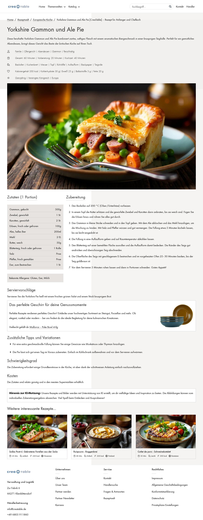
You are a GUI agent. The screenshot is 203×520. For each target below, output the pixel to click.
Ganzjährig (20, 77)
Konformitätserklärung (163, 491)
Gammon (56, 51)
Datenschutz (158, 498)
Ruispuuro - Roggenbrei (85, 451)
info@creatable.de (16, 509)
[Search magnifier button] (170, 6)
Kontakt (180, 6)
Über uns (60, 478)
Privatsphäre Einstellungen (165, 505)
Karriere (59, 505)
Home (42, 6)
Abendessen (44, 51)
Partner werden (63, 491)
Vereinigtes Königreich (38, 77)
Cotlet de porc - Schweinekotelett (154, 451)
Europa (55, 77)
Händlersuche (111, 484)
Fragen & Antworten (114, 491)
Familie (18, 51)
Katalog (72, 6)
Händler (190, 6)
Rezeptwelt (23, 19)
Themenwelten (55, 6)
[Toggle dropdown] (65, 6)
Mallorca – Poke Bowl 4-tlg (44, 327)
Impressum (157, 478)
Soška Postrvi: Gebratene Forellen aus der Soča (33, 451)
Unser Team (61, 484)
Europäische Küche (42, 19)
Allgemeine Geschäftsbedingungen (170, 484)
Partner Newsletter (64, 498)
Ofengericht (29, 51)
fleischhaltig (69, 51)
